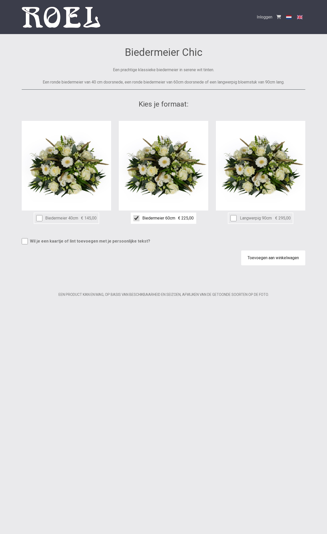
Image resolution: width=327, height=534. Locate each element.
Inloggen (264, 17)
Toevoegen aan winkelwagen (273, 257)
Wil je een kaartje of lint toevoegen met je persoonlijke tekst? (90, 241)
